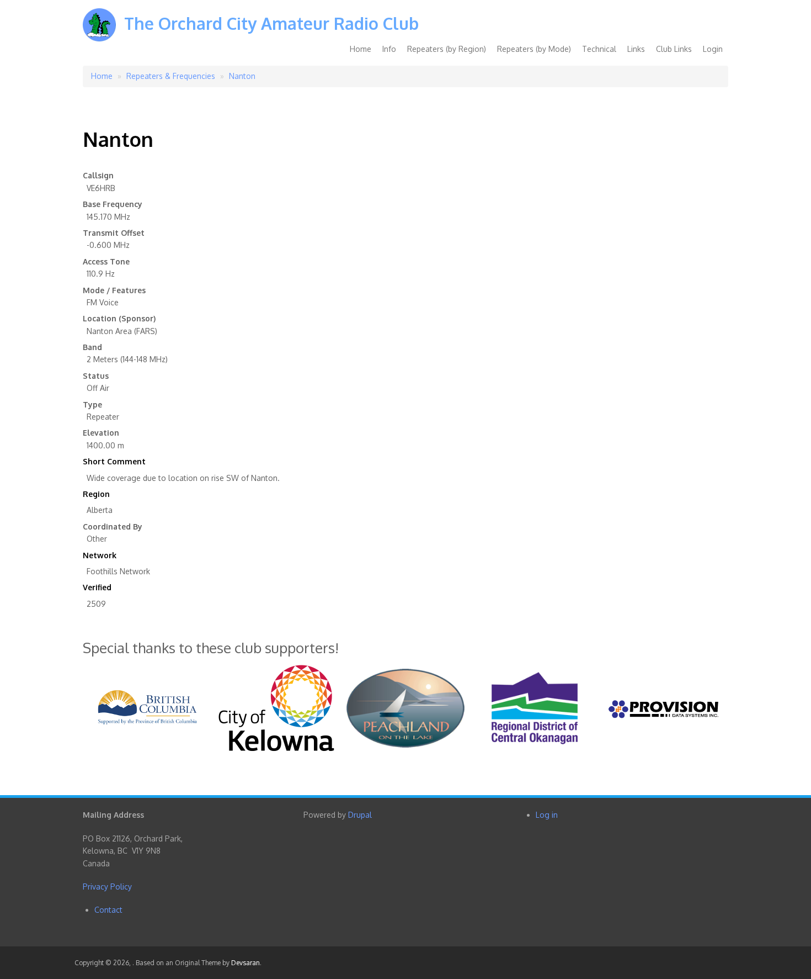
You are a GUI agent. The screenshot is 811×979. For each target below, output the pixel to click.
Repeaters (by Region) (446, 49)
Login (713, 49)
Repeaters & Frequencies (170, 76)
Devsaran (245, 963)
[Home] (99, 33)
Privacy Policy (107, 886)
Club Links (674, 49)
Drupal (360, 814)
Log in (547, 814)
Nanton (242, 76)
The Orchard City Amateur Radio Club (271, 23)
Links (636, 49)
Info (389, 49)
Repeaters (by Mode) (534, 49)
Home (360, 49)
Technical (599, 49)
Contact (108, 909)
